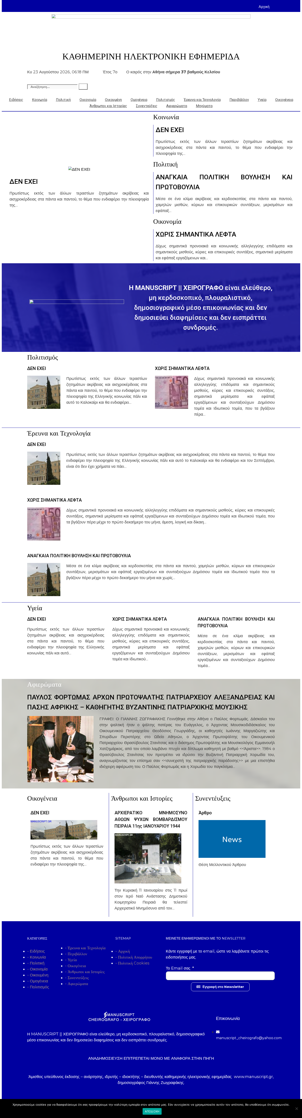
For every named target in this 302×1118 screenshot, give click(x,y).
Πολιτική (63, 100)
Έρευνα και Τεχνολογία (202, 100)
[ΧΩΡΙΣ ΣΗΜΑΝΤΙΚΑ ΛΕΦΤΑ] (171, 405)
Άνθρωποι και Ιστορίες (108, 106)
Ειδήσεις (16, 100)
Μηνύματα (204, 106)
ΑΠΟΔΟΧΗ (152, 1111)
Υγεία (262, 100)
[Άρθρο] (232, 854)
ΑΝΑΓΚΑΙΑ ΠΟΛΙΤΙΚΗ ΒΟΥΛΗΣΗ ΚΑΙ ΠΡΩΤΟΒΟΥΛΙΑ (79, 555)
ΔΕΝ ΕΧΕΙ (24, 181)
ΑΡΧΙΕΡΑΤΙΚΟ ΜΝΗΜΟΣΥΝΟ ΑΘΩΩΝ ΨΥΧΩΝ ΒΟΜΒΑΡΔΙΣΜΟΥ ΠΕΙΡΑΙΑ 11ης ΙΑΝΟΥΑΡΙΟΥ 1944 (151, 819)
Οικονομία (88, 100)
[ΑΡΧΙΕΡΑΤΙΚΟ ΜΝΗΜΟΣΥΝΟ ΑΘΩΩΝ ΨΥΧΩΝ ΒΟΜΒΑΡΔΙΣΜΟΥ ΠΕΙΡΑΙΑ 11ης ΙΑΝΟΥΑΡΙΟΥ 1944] (148, 880)
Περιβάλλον (239, 100)
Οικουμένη (113, 100)
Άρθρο (205, 812)
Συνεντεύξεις (146, 106)
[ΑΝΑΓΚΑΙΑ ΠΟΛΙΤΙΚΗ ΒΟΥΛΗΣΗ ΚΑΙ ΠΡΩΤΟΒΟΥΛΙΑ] (43, 593)
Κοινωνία (39, 100)
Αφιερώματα (176, 106)
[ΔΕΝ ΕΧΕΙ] (79, 169)
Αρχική (264, 7)
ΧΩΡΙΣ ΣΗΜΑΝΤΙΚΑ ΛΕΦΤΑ (196, 234)
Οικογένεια (284, 100)
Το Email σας (178, 968)
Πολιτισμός (165, 100)
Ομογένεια (139, 100)
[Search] (83, 86)
